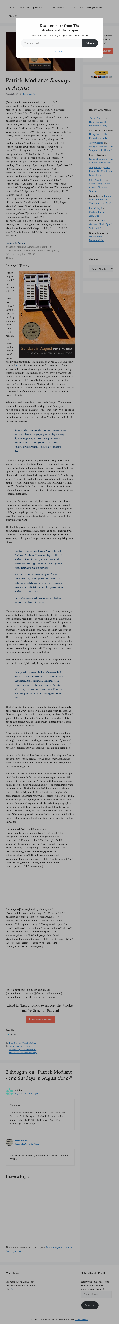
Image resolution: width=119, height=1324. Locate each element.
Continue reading (60, 51)
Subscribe (90, 42)
